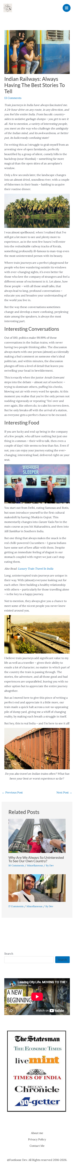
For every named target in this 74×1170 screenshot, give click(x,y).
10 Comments (16, 865)
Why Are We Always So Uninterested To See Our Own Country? (36, 859)
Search (8, 953)
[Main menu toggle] (67, 8)
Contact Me (37, 1145)
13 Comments (12, 98)
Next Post (64, 792)
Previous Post (12, 792)
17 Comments (15, 906)
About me (37, 1133)
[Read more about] (37, 887)
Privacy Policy (37, 1139)
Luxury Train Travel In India (35, 568)
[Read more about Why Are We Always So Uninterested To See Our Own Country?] (37, 835)
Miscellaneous (35, 865)
